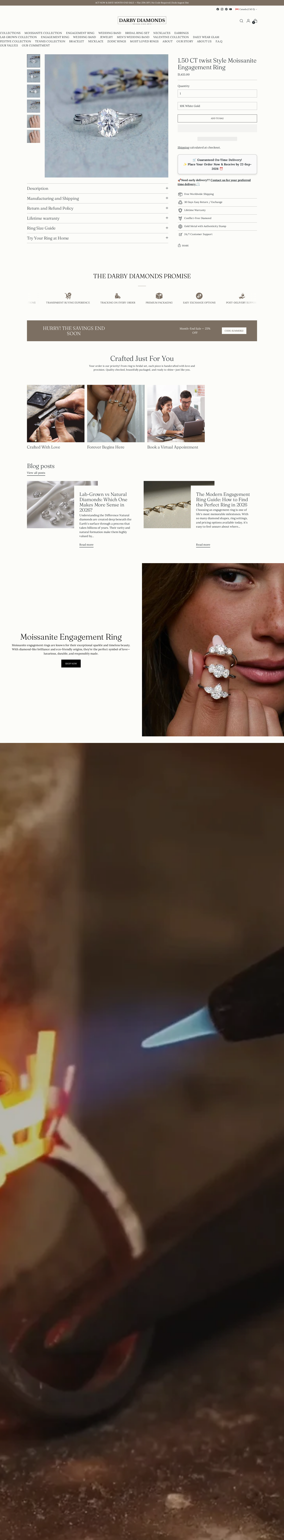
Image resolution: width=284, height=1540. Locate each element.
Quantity (183, 86)
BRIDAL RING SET (137, 33)
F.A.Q (219, 41)
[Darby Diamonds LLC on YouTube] (230, 9)
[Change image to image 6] (33, 136)
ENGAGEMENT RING (80, 33)
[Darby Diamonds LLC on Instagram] (222, 9)
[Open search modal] (241, 21)
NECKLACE (95, 41)
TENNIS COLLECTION (50, 41)
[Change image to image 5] (33, 121)
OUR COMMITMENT (36, 45)
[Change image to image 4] (33, 106)
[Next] (29, 21)
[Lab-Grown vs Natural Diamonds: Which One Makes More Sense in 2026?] (62, 515)
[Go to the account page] (248, 21)
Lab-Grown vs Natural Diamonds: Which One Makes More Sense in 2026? (103, 502)
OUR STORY (185, 41)
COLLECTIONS (10, 33)
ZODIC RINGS (116, 41)
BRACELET (76, 41)
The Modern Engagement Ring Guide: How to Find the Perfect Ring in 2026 (223, 499)
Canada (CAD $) (247, 9)
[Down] (33, 171)
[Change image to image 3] (33, 91)
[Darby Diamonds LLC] (142, 21)
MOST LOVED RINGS (144, 41)
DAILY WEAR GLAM (206, 37)
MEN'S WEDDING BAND (133, 37)
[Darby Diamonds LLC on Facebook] (217, 9)
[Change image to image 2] (33, 76)
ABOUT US (204, 41)
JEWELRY (106, 37)
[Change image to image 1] (33, 60)
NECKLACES (161, 33)
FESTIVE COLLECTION (15, 41)
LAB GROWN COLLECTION (18, 37)
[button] (217, 128)
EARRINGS (181, 33)
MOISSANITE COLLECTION (43, 33)
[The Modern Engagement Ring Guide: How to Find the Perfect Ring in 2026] (179, 515)
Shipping (183, 147)
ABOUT (168, 41)
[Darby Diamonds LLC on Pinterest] (226, 9)
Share (185, 245)
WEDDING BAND (109, 33)
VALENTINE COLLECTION (171, 37)
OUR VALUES (9, 45)
